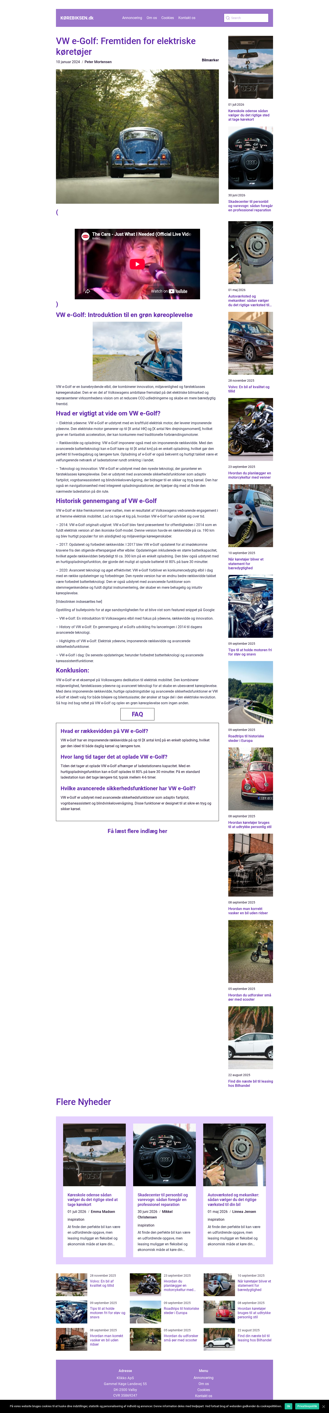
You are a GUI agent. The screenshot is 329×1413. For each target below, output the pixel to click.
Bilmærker (210, 60)
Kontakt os (186, 18)
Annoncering (132, 18)
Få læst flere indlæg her (137, 831)
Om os (152, 18)
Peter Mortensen (98, 62)
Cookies (167, 18)
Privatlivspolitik (307, 1406)
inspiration (76, 1219)
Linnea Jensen (244, 1212)
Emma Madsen (103, 1212)
